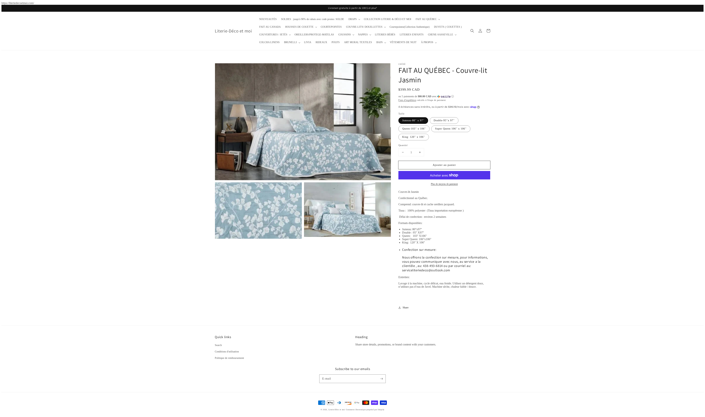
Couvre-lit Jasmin (408, 191)
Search (218, 345)
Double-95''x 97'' (444, 120)
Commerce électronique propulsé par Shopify (365, 410)
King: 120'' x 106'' (413, 137)
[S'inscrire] (381, 379)
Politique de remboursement (229, 358)
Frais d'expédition (407, 100)
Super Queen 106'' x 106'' (451, 128)
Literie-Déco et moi (337, 410)
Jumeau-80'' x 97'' (413, 120)
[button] (354, 19)
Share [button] (405, 307)
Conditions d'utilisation (227, 351)
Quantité (403, 145)
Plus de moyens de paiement (444, 184)
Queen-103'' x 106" (414, 128)
